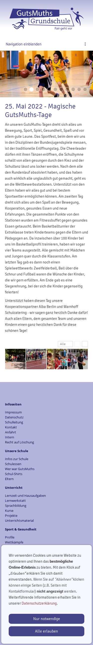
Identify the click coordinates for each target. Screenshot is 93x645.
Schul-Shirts (13, 474)
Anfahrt (10, 432)
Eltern (9, 479)
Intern (9, 437)
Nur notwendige (46, 618)
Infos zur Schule (16, 459)
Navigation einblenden (23, 44)
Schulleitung (14, 422)
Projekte (11, 515)
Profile (9, 537)
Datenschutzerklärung (39, 603)
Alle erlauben (46, 631)
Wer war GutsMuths (19, 469)
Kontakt (11, 427)
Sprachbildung (15, 505)
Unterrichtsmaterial (19, 520)
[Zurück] (77, 344)
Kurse (9, 510)
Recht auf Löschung (19, 442)
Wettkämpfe (14, 542)
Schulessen (13, 464)
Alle (63, 344)
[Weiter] (85, 344)
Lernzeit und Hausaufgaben (25, 495)
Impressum (13, 412)
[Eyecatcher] (61, 89)
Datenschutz (14, 417)
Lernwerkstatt (15, 500)
